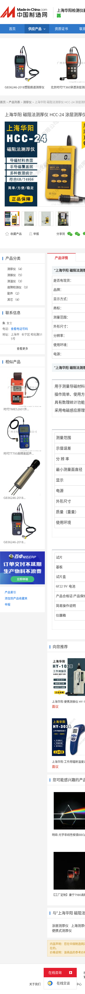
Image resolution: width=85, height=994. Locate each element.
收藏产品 (16, 234)
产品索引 (10, 592)
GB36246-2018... (15, 498)
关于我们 (35, 984)
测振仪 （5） (15, 275)
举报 (36, 234)
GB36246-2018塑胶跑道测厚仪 (24, 87)
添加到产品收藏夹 (16, 598)
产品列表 (14, 102)
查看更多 (22, 349)
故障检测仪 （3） (18, 287)
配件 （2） (14, 294)
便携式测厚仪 (62, 930)
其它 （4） (14, 300)
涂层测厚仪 (60, 925)
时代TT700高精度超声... (19, 454)
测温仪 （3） (15, 281)
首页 (3, 102)
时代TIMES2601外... (16, 409)
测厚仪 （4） (15, 269)
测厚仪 (27, 102)
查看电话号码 (19, 329)
